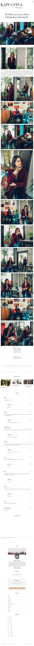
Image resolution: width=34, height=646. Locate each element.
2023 (10, 619)
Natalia (5, 486)
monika (5, 411)
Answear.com (20, 347)
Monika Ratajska (7, 427)
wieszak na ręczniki (7, 508)
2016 (10, 629)
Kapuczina (17, 19)
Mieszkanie (9, 598)
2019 (10, 625)
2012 (10, 635)
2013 (10, 633)
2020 (10, 623)
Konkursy (9, 607)
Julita (5, 471)
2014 (10, 632)
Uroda (9, 597)
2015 (10, 630)
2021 (10, 622)
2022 (10, 620)
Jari (4, 456)
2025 (10, 616)
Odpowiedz (31, 397)
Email (17, 584)
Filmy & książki (10, 602)
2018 (10, 626)
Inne (8, 609)
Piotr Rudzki (18, 356)
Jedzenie (9, 600)
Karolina (5, 441)
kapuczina (9, 404)
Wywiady (9, 605)
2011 (10, 636)
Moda (20, 19)
